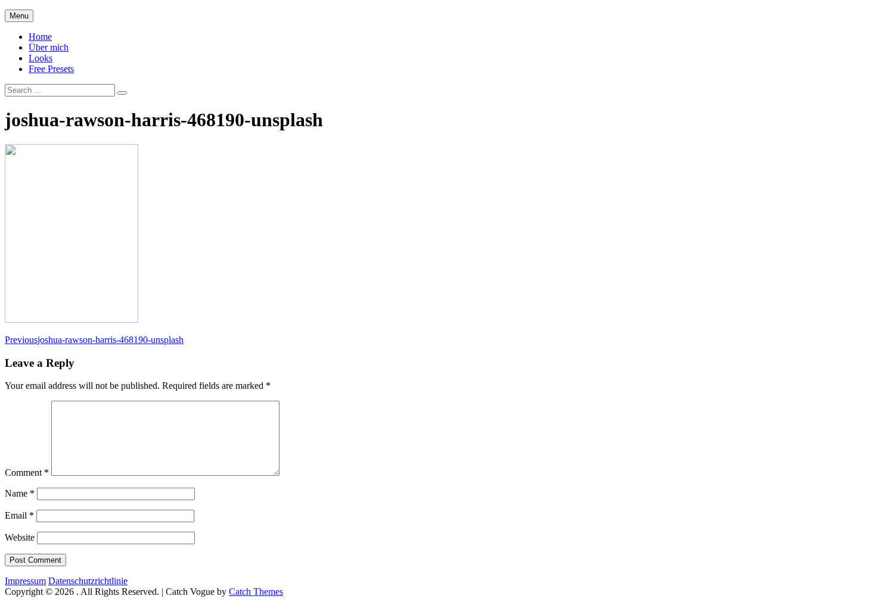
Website (20, 537)
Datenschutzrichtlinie (88, 581)
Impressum (25, 581)
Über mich (49, 47)
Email (19, 515)
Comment (27, 472)
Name (20, 493)
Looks (40, 58)
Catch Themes (256, 592)
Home (40, 37)
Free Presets (51, 69)
